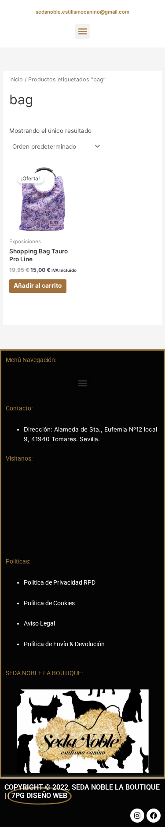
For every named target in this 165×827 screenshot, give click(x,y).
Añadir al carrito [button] (38, 285)
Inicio (16, 79)
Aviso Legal (39, 623)
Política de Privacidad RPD (59, 582)
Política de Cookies (49, 603)
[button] (82, 31)
